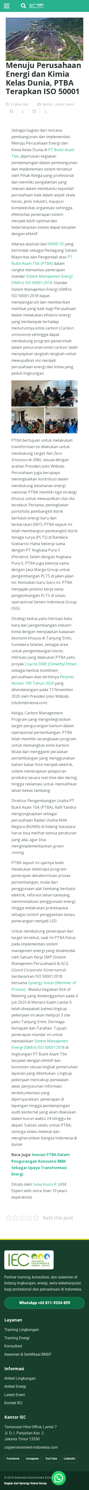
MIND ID (56, 244)
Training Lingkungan (21, 1329)
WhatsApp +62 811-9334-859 (44, 1303)
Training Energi (16, 1338)
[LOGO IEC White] (36, 6)
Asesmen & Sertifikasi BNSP (27, 1354)
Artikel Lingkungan (20, 1378)
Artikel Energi (15, 1386)
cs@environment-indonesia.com (31, 1447)
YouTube (51, 1458)
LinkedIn (69, 1458)
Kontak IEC (13, 1403)
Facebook (13, 1458)
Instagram (32, 1458)
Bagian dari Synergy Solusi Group (25, 1483)
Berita (47, 104)
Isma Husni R (45, 1184)
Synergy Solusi (41, 982)
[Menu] (7, 6)
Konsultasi (13, 1346)
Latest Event (64, 104)
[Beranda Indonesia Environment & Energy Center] (29, 1259)
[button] (23, 6)
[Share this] (11, 111)
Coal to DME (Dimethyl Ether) (51, 664)
